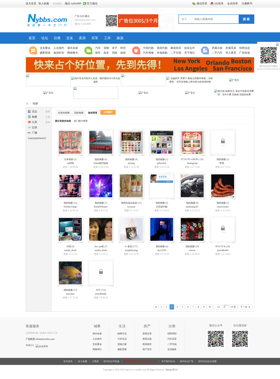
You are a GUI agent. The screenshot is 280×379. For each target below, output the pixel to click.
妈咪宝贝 (122, 333)
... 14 (217, 307)
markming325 (192, 206)
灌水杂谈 (97, 333)
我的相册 (78, 112)
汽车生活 (122, 339)
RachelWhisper (101, 206)
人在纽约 (97, 339)
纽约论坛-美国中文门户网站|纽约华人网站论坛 (27, 103)
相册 (35, 103)
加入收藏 (82, 361)
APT (98, 290)
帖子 (184, 19)
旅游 (120, 38)
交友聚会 (97, 344)
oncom (192, 250)
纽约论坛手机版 (111, 361)
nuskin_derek (70, 250)
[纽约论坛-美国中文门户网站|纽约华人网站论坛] (47, 26)
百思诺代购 (161, 206)
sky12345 (161, 250)
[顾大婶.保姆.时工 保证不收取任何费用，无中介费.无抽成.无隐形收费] (234, 94)
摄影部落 (122, 349)
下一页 (243, 307)
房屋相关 (147, 344)
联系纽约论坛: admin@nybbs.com (140, 361)
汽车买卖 (172, 339)
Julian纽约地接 (101, 163)
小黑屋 (95, 361)
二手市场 (172, 344)
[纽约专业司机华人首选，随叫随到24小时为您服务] (96, 81)
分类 (57, 38)
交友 (69, 38)
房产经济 (147, 349)
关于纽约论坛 (168, 361)
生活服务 (172, 349)
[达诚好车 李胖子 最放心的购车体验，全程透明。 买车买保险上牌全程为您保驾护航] (190, 81)
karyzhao (70, 293)
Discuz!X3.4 (171, 369)
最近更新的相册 (63, 121)
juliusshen (161, 163)
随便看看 (92, 112)
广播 (34, 132)
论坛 (44, 38)
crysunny (131, 206)
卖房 (82, 38)
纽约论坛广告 (187, 361)
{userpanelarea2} (37, 138)
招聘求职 (172, 333)
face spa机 (99, 246)
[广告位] (234, 80)
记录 (34, 127)
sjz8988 (70, 163)
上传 (48, 117)
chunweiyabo (223, 206)
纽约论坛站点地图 (207, 361)
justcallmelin (222, 250)
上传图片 (108, 112)
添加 (48, 122)
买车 (94, 38)
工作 (107, 38)
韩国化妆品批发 (129, 203)
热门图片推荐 (81, 121)
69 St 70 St (220, 246)
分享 (34, 122)
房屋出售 (147, 333)
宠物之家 (122, 344)
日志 (34, 111)
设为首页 (68, 361)
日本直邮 (68, 159)
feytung (131, 163)
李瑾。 (222, 163)
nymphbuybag (131, 250)
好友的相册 (64, 112)
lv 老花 (128, 246)
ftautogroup (192, 163)
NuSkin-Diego (70, 206)
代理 (68, 246)
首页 (32, 38)
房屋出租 (147, 339)
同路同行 (97, 349)
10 (210, 307)
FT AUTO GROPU (190, 159)
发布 (48, 111)
